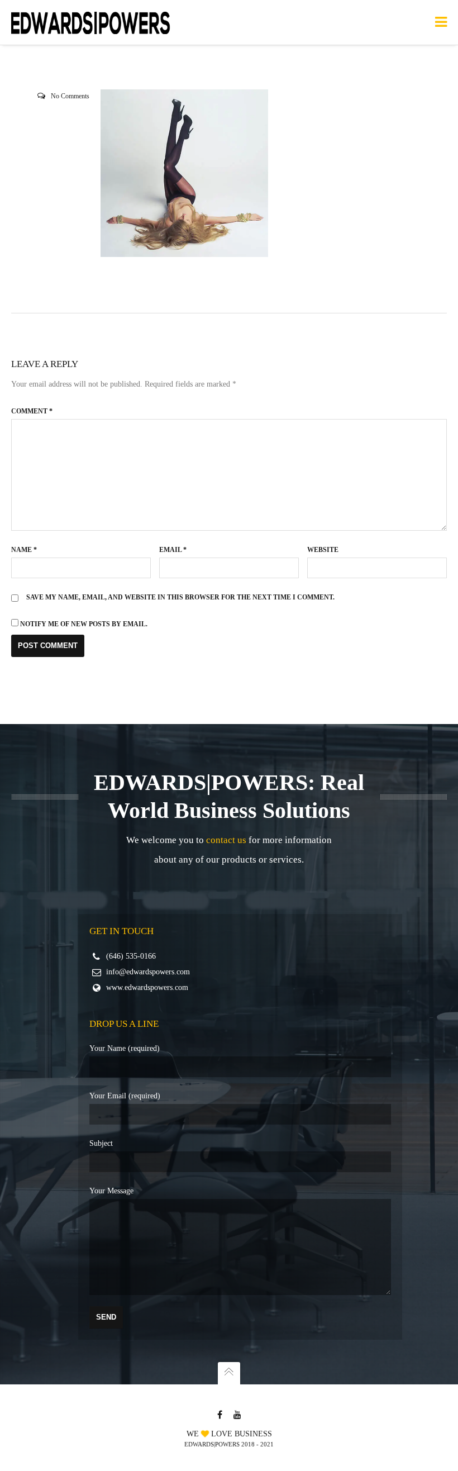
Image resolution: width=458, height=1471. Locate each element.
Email (173, 550)
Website (322, 550)
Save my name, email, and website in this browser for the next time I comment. (180, 597)
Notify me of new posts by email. (83, 624)
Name (24, 550)
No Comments (70, 96)
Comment (32, 411)
